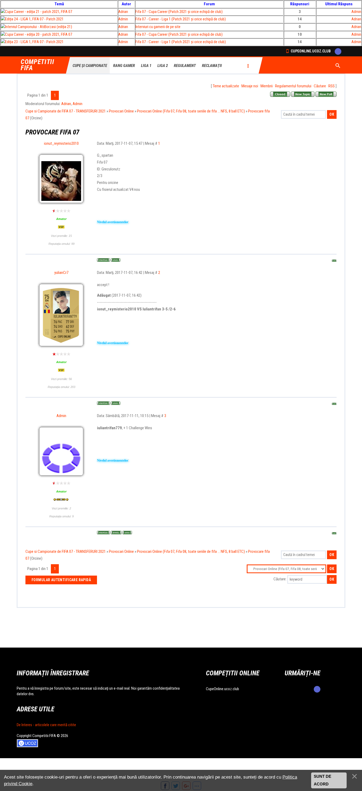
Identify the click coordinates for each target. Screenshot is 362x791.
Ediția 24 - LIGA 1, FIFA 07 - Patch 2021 (34, 19)
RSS (331, 86)
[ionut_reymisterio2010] (61, 159)
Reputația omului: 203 (61, 386)
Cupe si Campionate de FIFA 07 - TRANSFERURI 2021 (65, 111)
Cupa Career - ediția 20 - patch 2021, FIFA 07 (38, 34)
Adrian (123, 11)
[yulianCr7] (61, 303)
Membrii (267, 86)
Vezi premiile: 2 (61, 508)
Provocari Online (121, 111)
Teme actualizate (226, 86)
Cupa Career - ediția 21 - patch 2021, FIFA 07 (38, 11)
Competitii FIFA (37, 65)
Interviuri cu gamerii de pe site (157, 26)
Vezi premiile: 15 (61, 235)
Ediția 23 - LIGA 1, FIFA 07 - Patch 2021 (34, 41)
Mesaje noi (249, 86)
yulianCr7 (61, 272)
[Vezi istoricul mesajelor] (61, 227)
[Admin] (61, 432)
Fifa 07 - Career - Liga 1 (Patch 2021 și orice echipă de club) (180, 19)
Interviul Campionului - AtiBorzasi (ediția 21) (38, 26)
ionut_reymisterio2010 (61, 143)
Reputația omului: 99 (61, 243)
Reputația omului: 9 (61, 516)
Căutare (320, 86)
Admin (356, 11)
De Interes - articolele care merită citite (46, 724)
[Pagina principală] (115, 260)
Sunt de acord (322, 780)
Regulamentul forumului (293, 86)
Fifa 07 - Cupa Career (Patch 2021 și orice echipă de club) (179, 11)
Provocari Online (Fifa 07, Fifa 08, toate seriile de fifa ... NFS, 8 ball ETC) (191, 111)
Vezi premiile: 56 (61, 379)
